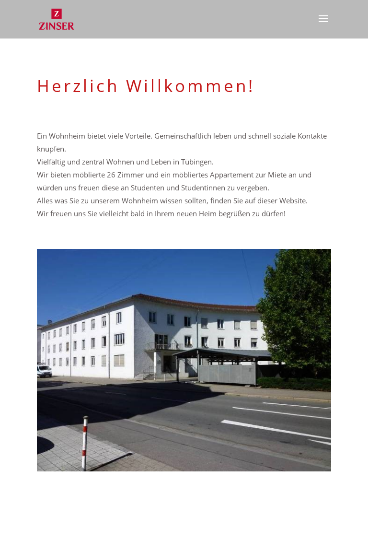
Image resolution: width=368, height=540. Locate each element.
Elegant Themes (167, 525)
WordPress (239, 525)
